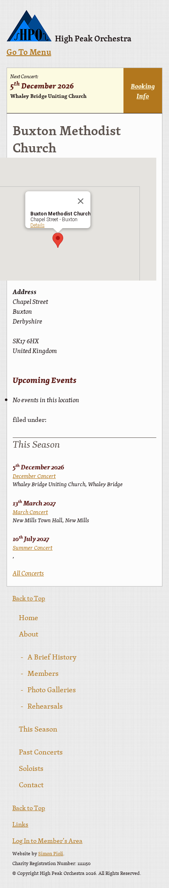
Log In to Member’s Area (47, 840)
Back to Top (28, 598)
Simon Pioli (50, 853)
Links (20, 824)
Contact (31, 784)
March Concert (30, 511)
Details (37, 225)
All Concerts (28, 573)
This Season (38, 728)
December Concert (34, 475)
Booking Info (143, 91)
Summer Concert (33, 547)
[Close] (80, 201)
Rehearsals (45, 705)
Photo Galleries (51, 689)
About (28, 633)
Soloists (31, 768)
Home (28, 617)
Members (43, 673)
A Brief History (52, 656)
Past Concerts (41, 751)
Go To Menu (29, 53)
